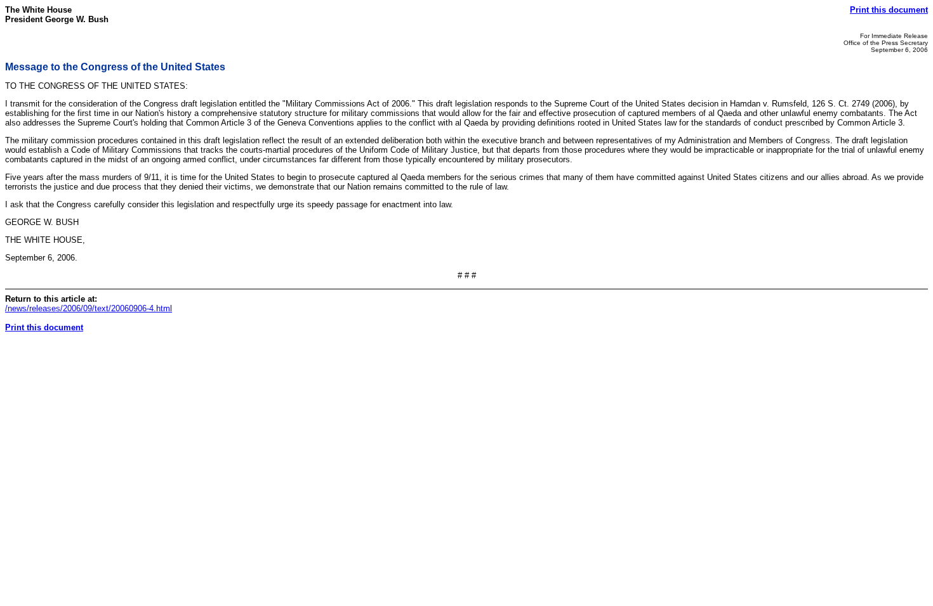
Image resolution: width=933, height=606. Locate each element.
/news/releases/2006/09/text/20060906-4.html (88, 308)
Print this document (889, 10)
